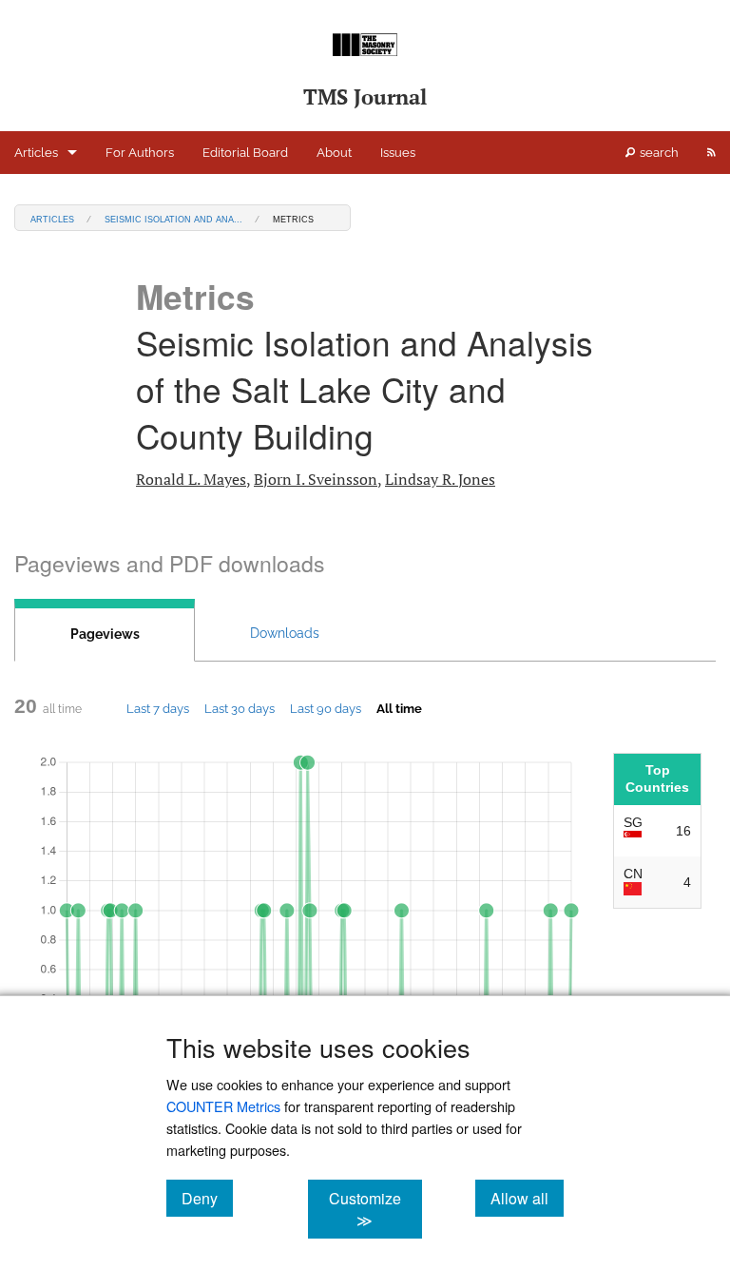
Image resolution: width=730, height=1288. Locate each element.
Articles (36, 152)
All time (399, 708)
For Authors (140, 152)
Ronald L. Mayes (191, 479)
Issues (397, 152)
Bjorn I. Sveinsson (315, 479)
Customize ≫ (375, 1209)
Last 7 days (157, 708)
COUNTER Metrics (223, 1106)
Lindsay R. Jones (440, 479)
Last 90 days (325, 708)
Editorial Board (245, 152)
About (334, 152)
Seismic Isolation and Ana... (173, 218)
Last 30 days (239, 708)
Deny (207, 1197)
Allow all (527, 1197)
